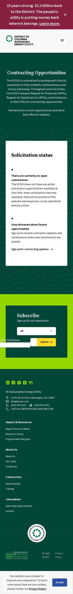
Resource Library (15, 434)
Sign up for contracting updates (30, 249)
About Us (10, 456)
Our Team (11, 461)
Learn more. (49, 23)
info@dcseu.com (20, 401)
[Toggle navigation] (62, 40)
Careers (10, 511)
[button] (65, 15)
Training (10, 489)
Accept (60, 582)
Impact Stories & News (18, 429)
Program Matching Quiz (18, 439)
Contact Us (11, 466)
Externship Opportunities (19, 506)
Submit (44, 342)
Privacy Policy (37, 589)
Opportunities (13, 484)
